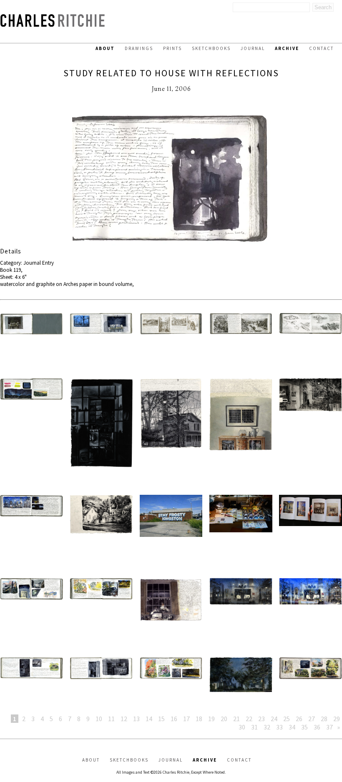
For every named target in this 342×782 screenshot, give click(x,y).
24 (274, 718)
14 (149, 718)
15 (161, 718)
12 (124, 718)
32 (267, 727)
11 (111, 718)
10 (99, 718)
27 (311, 718)
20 (224, 718)
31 (254, 727)
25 (286, 718)
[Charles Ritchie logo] (52, 24)
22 (249, 718)
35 (304, 727)
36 (317, 727)
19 (211, 718)
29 (336, 718)
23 (261, 718)
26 (299, 718)
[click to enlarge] (171, 178)
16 (174, 718)
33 (279, 727)
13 (136, 718)
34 (292, 727)
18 (199, 718)
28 (324, 718)
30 (242, 727)
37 (329, 727)
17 (186, 718)
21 (236, 718)
